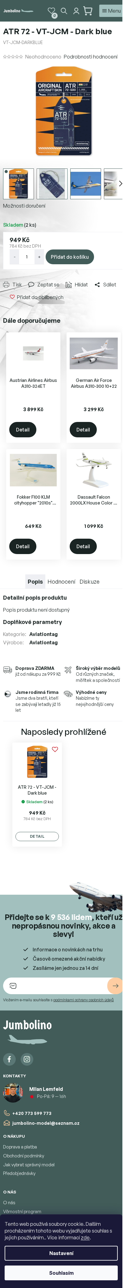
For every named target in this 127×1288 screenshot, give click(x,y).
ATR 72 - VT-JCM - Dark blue (37, 789)
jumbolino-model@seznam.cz (46, 1122)
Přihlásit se (111, 985)
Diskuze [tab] (87, 574)
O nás (9, 1202)
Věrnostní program (22, 1210)
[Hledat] (59, 11)
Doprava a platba (20, 1146)
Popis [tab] (33, 574)
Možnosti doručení (24, 202)
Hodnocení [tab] (59, 574)
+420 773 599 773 (31, 1112)
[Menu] (107, 11)
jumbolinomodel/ (27, 1058)
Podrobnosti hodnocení (90, 57)
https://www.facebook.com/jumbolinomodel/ (9, 1058)
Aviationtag (43, 627)
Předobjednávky (19, 1172)
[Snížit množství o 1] (14, 253)
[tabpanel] (37, 793)
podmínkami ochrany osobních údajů (83, 999)
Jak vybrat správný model (29, 1164)
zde (85, 1237)
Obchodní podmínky (23, 1155)
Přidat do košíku (70, 253)
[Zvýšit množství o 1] (39, 253)
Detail (23, 424)
